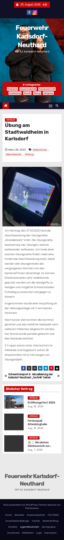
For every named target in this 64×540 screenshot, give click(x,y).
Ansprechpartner (36, 515)
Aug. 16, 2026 (35, 428)
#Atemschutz (40, 149)
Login (39, 532)
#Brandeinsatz (13, 154)
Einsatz (27, 93)
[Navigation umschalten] (50, 105)
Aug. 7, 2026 (35, 449)
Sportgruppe (49, 526)
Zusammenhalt (28, 89)
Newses (52, 504)
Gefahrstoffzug (50, 520)
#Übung (29, 154)
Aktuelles (11, 120)
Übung (37, 93)
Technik (36, 520)
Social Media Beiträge (17, 520)
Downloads (13, 532)
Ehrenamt (12, 89)
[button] (58, 105)
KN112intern (28, 532)
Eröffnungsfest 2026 (41, 402)
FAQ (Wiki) (53, 515)
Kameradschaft (47, 89)
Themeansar (32, 508)
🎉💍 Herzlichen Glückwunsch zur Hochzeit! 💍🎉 (39, 446)
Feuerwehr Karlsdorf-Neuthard (32, 36)
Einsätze (12, 526)
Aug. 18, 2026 (35, 406)
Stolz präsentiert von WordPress (20, 504)
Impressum (50, 532)
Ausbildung (15, 93)
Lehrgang (48, 93)
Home (8, 515)
